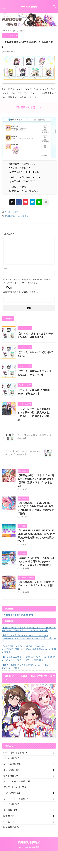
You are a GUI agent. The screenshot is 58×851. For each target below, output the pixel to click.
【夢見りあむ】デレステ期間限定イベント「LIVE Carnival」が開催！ (36, 585)
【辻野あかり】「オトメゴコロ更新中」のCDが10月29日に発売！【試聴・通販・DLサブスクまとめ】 (29, 629)
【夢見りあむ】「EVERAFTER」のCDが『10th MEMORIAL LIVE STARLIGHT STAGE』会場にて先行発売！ (29, 638)
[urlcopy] (46, 202)
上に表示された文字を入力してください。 (21, 292)
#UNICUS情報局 (29, 6)
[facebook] (19, 202)
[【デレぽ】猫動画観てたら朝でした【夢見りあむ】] (32, 202)
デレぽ (7, 216)
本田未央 (24, 216)
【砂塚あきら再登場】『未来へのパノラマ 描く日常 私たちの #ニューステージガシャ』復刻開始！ (36, 561)
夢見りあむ (15, 216)
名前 (5, 268)
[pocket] (25, 202)
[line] (39, 202)
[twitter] (12, 202)
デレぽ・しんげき (12, 212)
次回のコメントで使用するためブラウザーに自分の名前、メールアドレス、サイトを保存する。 (27, 281)
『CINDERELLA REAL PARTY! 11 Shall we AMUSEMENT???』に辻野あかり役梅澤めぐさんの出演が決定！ (29, 649)
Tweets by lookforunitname (17, 614)
